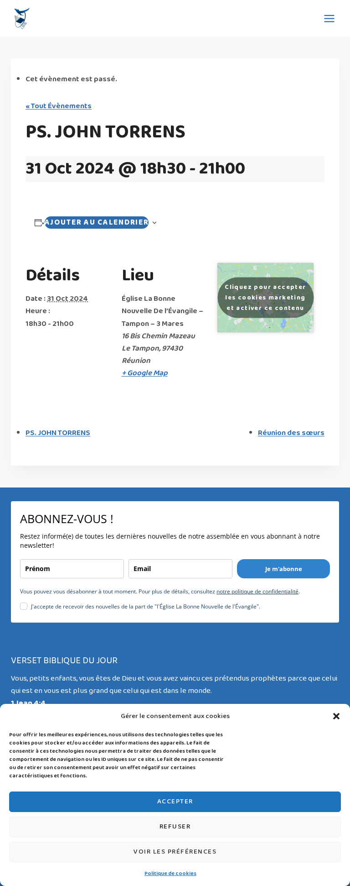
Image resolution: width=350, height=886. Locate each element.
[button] (336, 716)
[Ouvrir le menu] (329, 18)
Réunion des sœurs (291, 433)
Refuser (175, 826)
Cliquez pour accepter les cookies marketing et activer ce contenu (265, 298)
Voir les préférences (175, 851)
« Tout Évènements (59, 106)
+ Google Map (145, 373)
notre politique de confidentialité (257, 591)
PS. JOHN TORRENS (58, 433)
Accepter (175, 801)
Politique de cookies (170, 873)
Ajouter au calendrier (97, 222)
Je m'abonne (283, 569)
